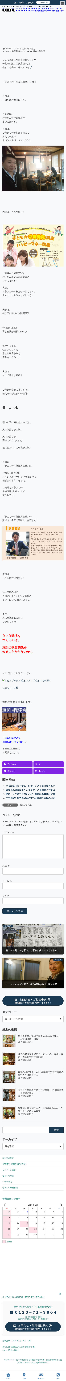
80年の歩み (7, 1181)
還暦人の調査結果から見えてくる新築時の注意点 (30, 790)
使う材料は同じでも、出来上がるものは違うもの (30, 786)
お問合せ (41, 1378)
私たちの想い (8, 1158)
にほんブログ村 (10, 688)
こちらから (43, 2)
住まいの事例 (8, 1175)
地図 (24, 1378)
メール (7, 880)
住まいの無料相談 (10, 1187)
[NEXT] (61, 1204)
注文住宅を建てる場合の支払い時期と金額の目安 (30, 798)
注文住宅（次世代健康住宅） (14, 1163)
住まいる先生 (26, 805)
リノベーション (9, 1169)
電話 (58, 1378)
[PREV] (5, 1204)
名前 (6, 866)
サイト (5, 895)
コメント (8, 832)
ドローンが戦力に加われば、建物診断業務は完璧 (30, 794)
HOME (8, 1378)
